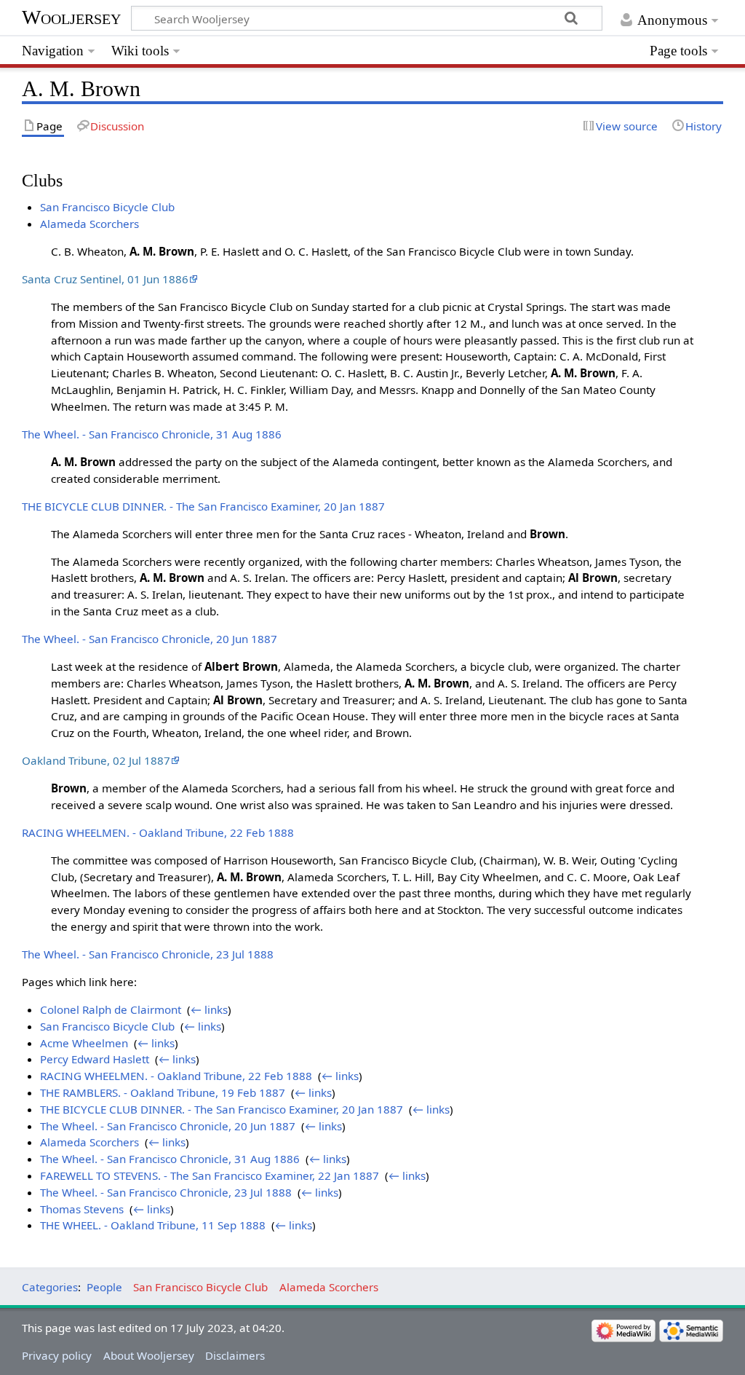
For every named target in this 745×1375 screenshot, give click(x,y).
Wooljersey (71, 17)
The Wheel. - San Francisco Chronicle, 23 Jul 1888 (148, 954)
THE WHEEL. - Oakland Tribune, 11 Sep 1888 (153, 1225)
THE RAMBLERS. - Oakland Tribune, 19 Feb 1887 (162, 1092)
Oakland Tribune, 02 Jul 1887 (96, 760)
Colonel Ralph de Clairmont (110, 1009)
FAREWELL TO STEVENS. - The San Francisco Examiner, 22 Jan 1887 (209, 1175)
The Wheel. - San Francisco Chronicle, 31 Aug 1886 (152, 434)
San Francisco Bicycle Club (107, 207)
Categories (50, 1287)
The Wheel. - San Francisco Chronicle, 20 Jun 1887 (149, 638)
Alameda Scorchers (89, 223)
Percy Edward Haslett (94, 1059)
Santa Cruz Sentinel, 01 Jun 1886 (105, 279)
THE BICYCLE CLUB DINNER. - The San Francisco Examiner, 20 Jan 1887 (203, 506)
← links (209, 1009)
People (104, 1287)
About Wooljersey (148, 1355)
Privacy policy (57, 1355)
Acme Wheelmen (84, 1043)
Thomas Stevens (82, 1209)
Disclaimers (235, 1355)
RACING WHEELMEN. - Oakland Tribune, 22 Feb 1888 (158, 832)
